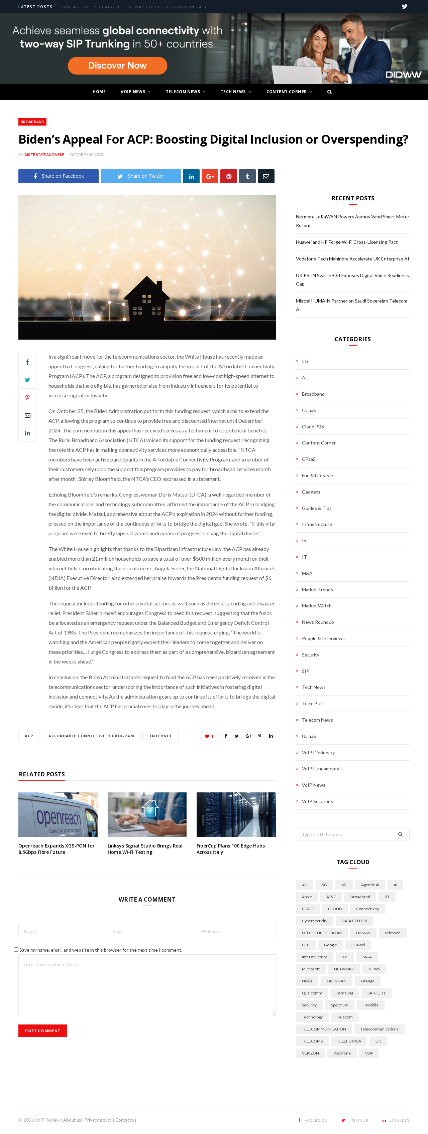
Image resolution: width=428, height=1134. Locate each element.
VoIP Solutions (317, 801)
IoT (306, 540)
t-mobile (371, 1004)
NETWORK (344, 968)
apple (307, 896)
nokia (307, 980)
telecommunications (379, 1028)
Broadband (32, 121)
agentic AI (370, 884)
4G (304, 884)
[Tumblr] (247, 176)
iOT (345, 956)
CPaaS (309, 459)
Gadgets (311, 492)
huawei (358, 944)
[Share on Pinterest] (259, 736)
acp (29, 735)
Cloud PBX (313, 426)
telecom (345, 1016)
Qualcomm (312, 992)
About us (72, 1120)
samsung (345, 992)
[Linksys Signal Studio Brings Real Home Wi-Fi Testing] (147, 814)
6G (344, 884)
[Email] (266, 176)
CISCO (308, 908)
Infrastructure (317, 524)
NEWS (374, 968)
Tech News (233, 91)
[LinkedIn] (191, 176)
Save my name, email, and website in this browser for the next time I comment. (100, 950)
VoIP (369, 1053)
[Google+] (210, 176)
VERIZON (310, 1053)
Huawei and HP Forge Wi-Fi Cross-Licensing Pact (347, 242)
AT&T (331, 896)
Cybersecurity (314, 920)
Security (310, 654)
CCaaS (309, 410)
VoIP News (133, 91)
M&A (307, 573)
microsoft (311, 968)
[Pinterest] (228, 176)
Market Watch (317, 605)
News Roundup (318, 622)
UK (378, 1041)
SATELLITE (376, 992)
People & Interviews (323, 638)
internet (161, 735)
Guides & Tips (317, 508)
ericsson (393, 932)
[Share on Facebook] (27, 362)
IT (304, 557)
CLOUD (335, 908)
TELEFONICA (349, 1041)
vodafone (342, 1053)
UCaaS (309, 736)
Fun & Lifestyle (317, 475)
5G (305, 361)
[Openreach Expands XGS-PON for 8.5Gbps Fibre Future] (58, 814)
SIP (305, 671)
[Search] (327, 92)
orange (367, 980)
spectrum (339, 1004)
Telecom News (183, 91)
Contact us (125, 1120)
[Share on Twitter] (27, 380)
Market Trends (317, 589)
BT (387, 896)
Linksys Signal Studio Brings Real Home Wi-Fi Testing (145, 849)
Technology (312, 1016)
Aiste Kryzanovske (44, 154)
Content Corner (286, 91)
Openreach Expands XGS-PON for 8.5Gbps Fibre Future (56, 849)
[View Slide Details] (214, 48)
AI (304, 377)
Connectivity (367, 908)
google (330, 944)
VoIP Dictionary (318, 752)
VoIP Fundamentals (322, 768)
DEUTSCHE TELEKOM (322, 932)
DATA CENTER (354, 920)
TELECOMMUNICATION (324, 1028)
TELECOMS (312, 1041)
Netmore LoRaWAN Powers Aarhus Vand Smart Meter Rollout (137, 7)
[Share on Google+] (248, 736)
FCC (306, 944)
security (309, 1004)
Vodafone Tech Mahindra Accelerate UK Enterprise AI (352, 258)
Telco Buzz (313, 703)
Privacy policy (98, 1120)
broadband (360, 896)
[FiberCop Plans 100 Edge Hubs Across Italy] (236, 814)
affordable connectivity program (91, 735)
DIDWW (363, 932)
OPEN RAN (336, 980)
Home (99, 91)
